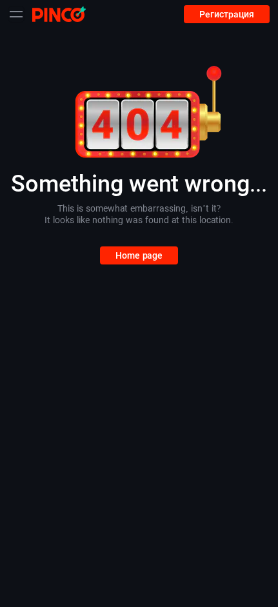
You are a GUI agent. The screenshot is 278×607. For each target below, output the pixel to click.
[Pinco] (59, 14)
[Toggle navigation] (16, 14)
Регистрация (226, 14)
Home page (139, 255)
